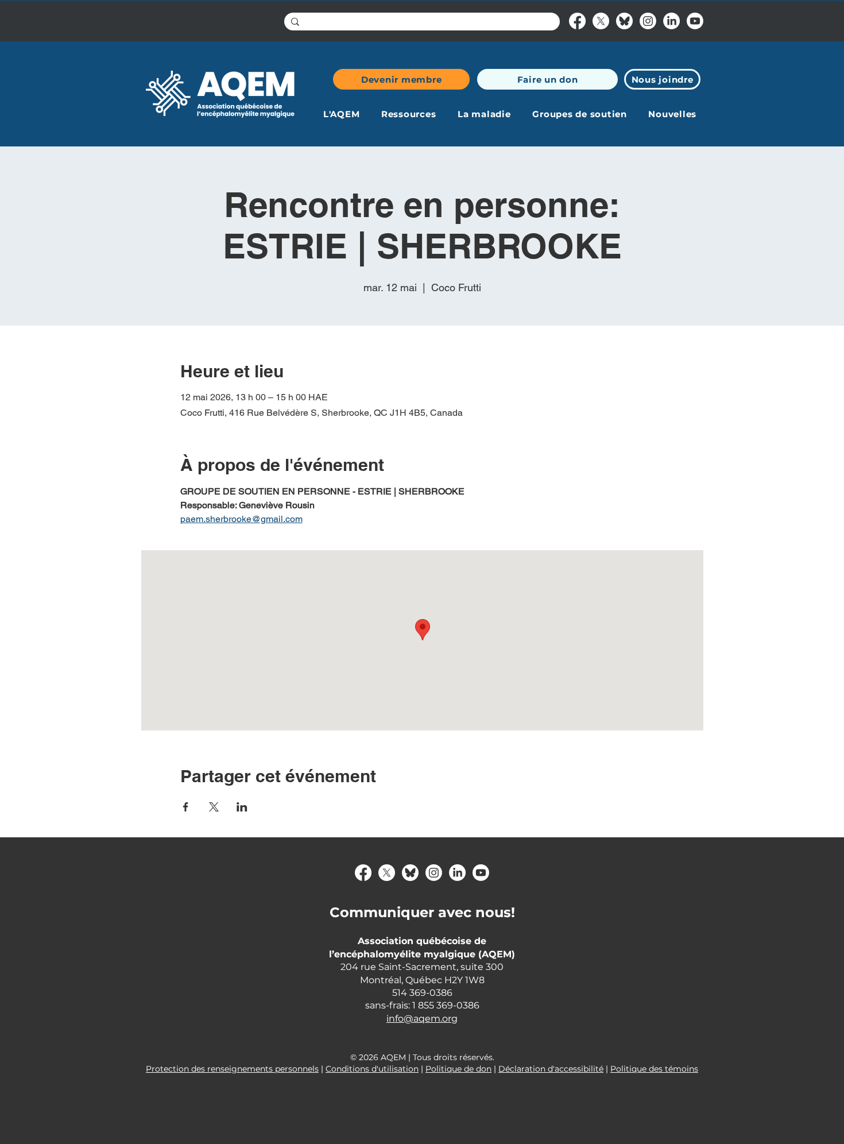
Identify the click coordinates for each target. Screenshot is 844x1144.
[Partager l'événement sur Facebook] (185, 806)
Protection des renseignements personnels (232, 1069)
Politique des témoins (654, 1069)
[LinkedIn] (671, 21)
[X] (601, 21)
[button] (341, 114)
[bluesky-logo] (624, 21)
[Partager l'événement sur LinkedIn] (242, 806)
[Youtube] (695, 21)
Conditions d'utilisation (372, 1069)
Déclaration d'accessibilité (550, 1069)
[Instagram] (648, 21)
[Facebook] (577, 21)
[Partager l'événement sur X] (213, 806)
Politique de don (458, 1069)
